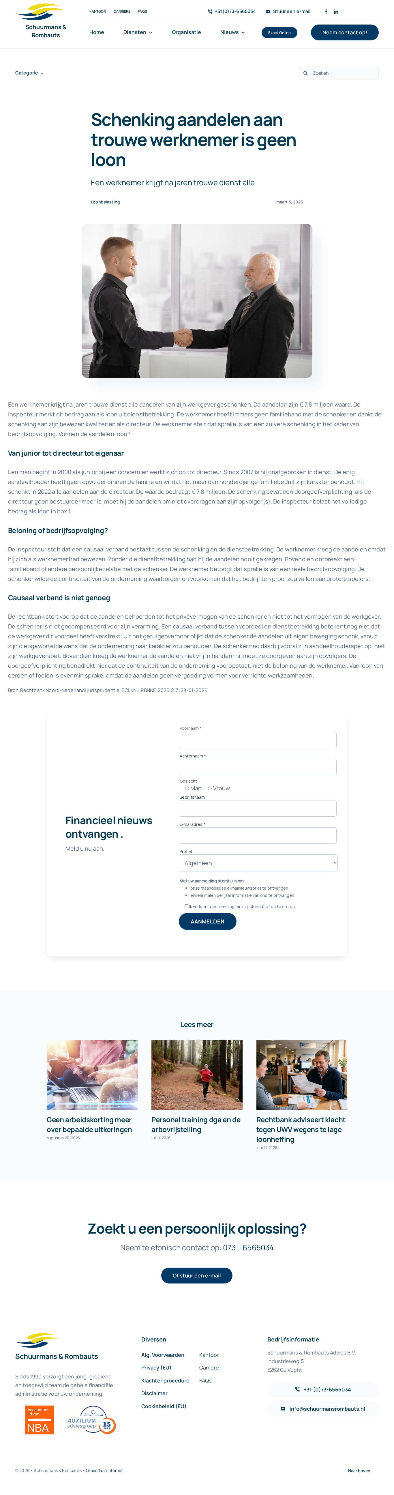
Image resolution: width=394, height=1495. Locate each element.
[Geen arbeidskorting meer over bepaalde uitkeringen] (92, 1075)
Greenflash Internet (104, 1470)
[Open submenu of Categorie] (40, 73)
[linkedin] (336, 12)
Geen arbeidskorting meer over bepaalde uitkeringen (89, 1124)
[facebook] (326, 12)
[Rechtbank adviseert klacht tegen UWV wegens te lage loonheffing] (301, 1075)
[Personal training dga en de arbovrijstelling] (196, 1075)
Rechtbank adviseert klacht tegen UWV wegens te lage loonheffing (301, 1129)
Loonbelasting (105, 202)
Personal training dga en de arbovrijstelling (195, 1124)
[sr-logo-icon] (40, 6)
